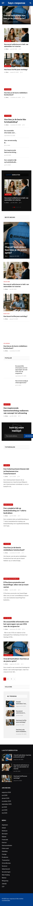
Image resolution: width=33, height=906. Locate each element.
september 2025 (7, 804)
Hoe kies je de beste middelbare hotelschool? (21, 731)
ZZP (3, 886)
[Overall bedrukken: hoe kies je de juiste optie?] (16, 240)
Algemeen (5, 825)
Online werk (5, 848)
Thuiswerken (6, 860)
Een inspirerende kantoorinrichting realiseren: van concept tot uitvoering (16, 410)
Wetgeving (7, 618)
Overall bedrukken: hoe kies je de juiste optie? (16, 250)
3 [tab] (15, 207)
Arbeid (4, 828)
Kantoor (7, 66)
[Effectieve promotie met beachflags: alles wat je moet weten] (16, 572)
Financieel (5, 839)
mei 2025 (4, 813)
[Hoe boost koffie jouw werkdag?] (16, 60)
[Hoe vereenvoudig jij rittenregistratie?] (24, 142)
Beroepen (5, 833)
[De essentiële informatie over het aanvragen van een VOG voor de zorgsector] (24, 133)
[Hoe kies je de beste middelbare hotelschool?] (16, 83)
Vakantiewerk (6, 869)
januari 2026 (5, 798)
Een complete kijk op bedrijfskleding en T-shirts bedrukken (14, 510)
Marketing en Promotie (11, 578)
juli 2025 (4, 807)
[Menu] (3, 3)
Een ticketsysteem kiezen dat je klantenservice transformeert (16, 471)
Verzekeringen (6, 872)
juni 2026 (4, 795)
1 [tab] (12, 207)
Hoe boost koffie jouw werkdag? (16, 69)
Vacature (8, 41)
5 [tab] (19, 207)
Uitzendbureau (6, 863)
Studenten (5, 857)
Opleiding (8, 89)
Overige (4, 854)
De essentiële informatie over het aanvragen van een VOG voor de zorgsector (21, 369)
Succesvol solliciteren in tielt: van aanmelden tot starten (21, 766)
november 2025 (6, 801)
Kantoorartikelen (7, 845)
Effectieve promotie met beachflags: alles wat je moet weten (16, 584)
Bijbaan (4, 836)
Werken (4, 878)
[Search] (30, 3)
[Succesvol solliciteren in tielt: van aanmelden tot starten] (16, 35)
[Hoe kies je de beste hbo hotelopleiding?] (16, 110)
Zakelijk (6, 465)
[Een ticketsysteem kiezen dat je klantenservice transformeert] (16, 459)
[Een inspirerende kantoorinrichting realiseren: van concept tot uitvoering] (24, 152)
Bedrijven (4, 831)
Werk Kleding (8, 504)
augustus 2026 (6, 792)
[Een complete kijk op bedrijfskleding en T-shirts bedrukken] (24, 162)
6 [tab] (20, 207)
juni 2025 (4, 810)
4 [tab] (17, 207)
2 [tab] (14, 207)
